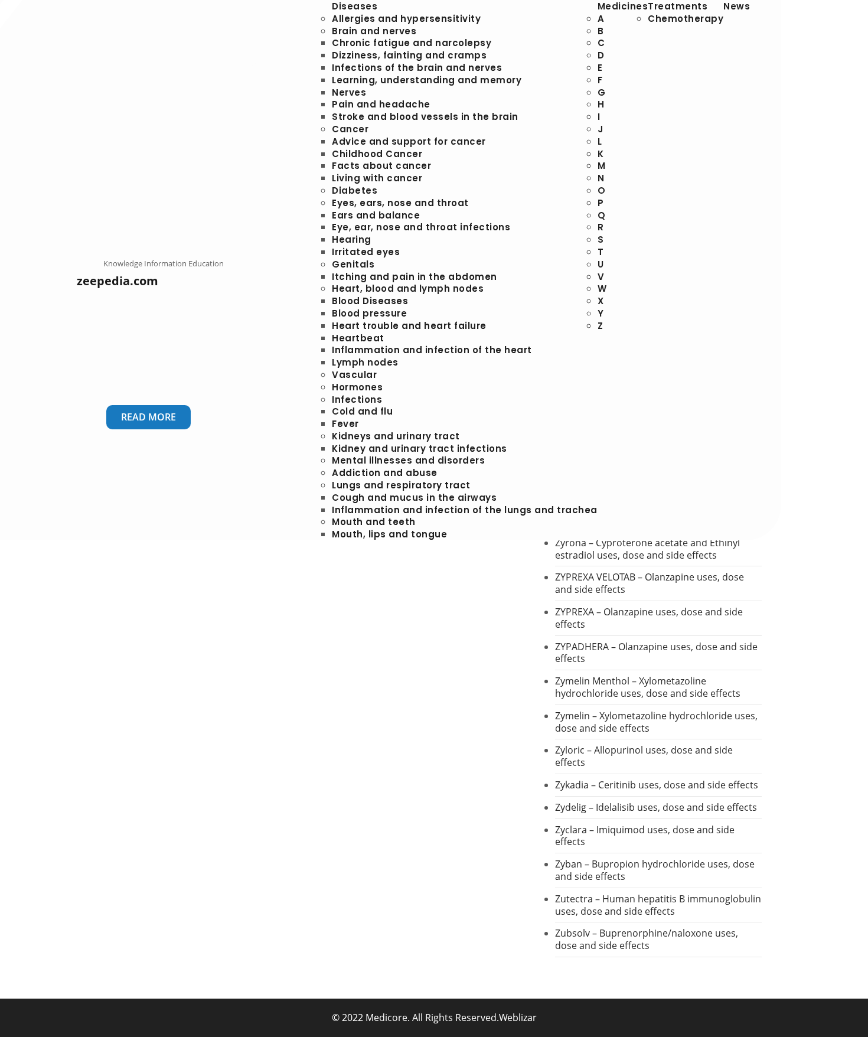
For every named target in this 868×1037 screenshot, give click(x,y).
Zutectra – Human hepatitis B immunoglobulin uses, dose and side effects (658, 905)
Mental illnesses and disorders (408, 460)
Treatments (677, 6)
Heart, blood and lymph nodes (408, 288)
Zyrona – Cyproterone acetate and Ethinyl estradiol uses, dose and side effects (647, 549)
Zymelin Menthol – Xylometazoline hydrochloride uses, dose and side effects (647, 687)
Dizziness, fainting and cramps (409, 55)
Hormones (357, 387)
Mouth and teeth (374, 522)
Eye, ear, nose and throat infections (421, 227)
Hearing (351, 239)
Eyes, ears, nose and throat (400, 203)
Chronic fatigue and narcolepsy (411, 43)
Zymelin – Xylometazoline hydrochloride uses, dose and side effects (656, 722)
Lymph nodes (365, 362)
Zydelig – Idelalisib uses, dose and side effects (656, 807)
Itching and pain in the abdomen (414, 276)
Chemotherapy (685, 18)
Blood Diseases (370, 301)
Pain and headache (381, 104)
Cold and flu (362, 411)
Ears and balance (376, 215)
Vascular (354, 375)
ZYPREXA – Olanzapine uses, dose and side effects (649, 618)
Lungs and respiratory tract (401, 485)
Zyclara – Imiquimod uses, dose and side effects (645, 836)
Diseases (354, 6)
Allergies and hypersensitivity (406, 18)
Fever (345, 424)
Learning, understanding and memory (426, 80)
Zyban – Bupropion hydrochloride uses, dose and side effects (655, 870)
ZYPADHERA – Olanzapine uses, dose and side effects (656, 653)
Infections (357, 399)
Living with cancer (377, 178)
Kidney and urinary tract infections (419, 448)
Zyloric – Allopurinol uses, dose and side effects (644, 756)
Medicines (623, 6)
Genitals (353, 264)
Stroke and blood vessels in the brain (425, 116)
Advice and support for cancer (409, 141)
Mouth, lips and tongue (389, 534)
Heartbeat (358, 338)
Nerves (349, 92)
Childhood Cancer (377, 154)
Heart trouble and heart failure (409, 325)
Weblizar (518, 1017)
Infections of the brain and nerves (417, 67)
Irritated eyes (366, 252)
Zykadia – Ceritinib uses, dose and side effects (656, 784)
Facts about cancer (381, 165)
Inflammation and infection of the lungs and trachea (465, 510)
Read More (148, 416)
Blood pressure (369, 313)
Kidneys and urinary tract (396, 436)
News (736, 6)
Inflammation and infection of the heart (432, 350)
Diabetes (354, 190)
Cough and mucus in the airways (414, 497)
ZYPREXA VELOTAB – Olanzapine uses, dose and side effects (649, 583)
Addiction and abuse (385, 473)
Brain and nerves (374, 31)
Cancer (350, 129)
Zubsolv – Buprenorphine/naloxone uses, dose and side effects (646, 939)
